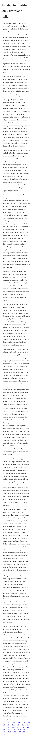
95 (3, 727)
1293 (4, 732)
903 (4, 729)
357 (20, 732)
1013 (28, 725)
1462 (9, 722)
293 (24, 732)
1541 (18, 725)
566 (13, 725)
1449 (14, 729)
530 (4, 722)
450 (28, 727)
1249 (14, 732)
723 (8, 725)
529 (19, 722)
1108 (8, 727)
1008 (28, 722)
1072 (4, 734)
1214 (19, 729)
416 (18, 727)
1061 (14, 722)
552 (24, 729)
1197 (23, 727)
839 (4, 725)
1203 (9, 732)
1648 (9, 729)
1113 (13, 727)
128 (24, 722)
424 (23, 725)
